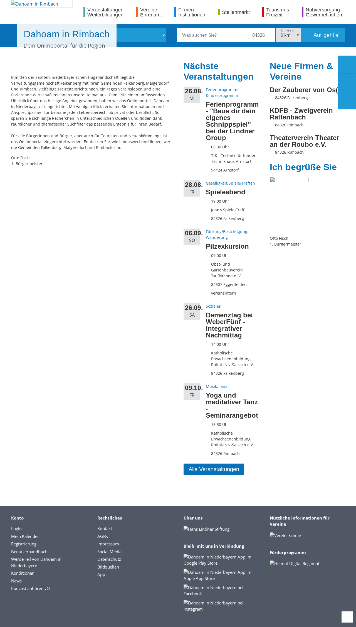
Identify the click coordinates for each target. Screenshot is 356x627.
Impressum (108, 544)
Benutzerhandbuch (29, 551)
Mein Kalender (25, 536)
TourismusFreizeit (277, 12)
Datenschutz (109, 559)
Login (16, 528)
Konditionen (22, 573)
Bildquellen (108, 567)
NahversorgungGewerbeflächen (324, 12)
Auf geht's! (326, 35)
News (16, 581)
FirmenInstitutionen (191, 12)
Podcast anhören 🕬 (30, 588)
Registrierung (23, 544)
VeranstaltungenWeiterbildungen (105, 12)
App (101, 574)
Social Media (109, 551)
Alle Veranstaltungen (214, 469)
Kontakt (104, 528)
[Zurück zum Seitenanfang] (347, 617)
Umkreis (287, 30)
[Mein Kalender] (347, 100)
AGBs (102, 536)
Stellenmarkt (236, 12)
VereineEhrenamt (151, 12)
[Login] (347, 82)
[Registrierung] (347, 65)
